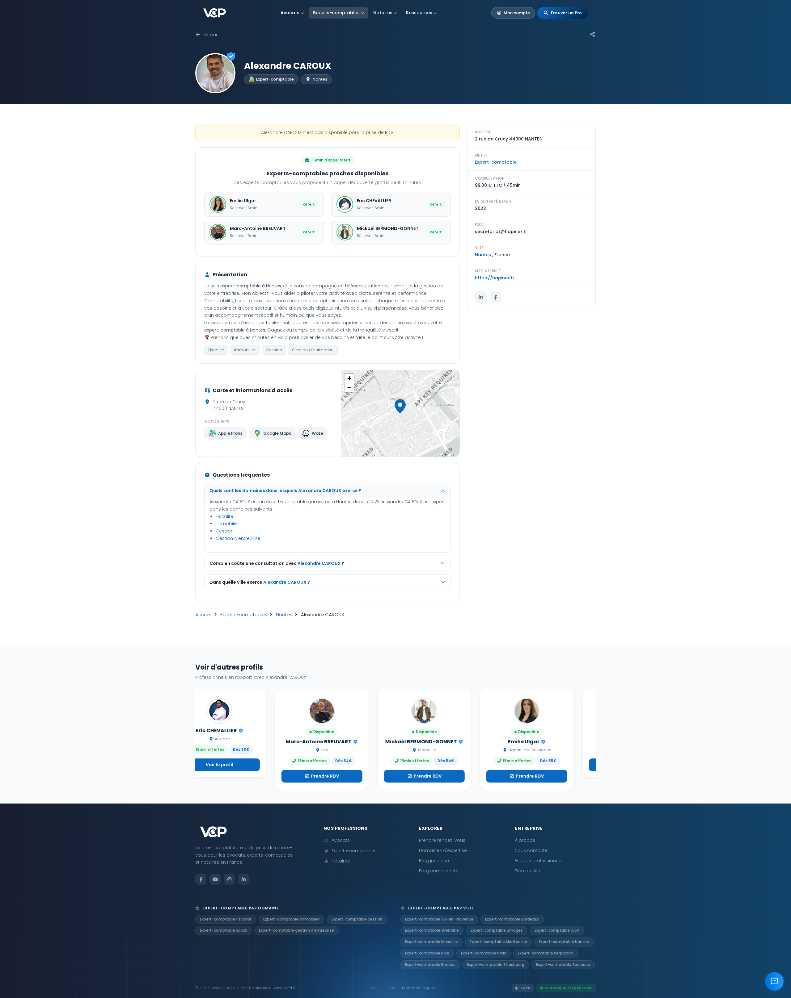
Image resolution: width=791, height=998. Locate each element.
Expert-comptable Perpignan (545, 953)
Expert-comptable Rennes (430, 964)
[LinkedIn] (481, 297)
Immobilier (245, 350)
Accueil (203, 614)
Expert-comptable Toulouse (563, 964)
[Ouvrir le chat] (774, 981)
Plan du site (527, 871)
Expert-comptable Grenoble (432, 930)
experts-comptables (243, 614)
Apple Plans (230, 433)
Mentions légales (419, 988)
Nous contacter (532, 850)
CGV (391, 988)
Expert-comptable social (223, 930)
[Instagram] (229, 879)
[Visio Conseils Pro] (214, 13)
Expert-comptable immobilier (291, 919)
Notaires (382, 13)
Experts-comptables (336, 13)
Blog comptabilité (439, 871)
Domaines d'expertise (443, 850)
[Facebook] (495, 297)
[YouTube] (215, 879)
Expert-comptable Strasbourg (495, 964)
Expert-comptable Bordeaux (512, 919)
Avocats (290, 13)
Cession (274, 350)
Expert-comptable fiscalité (226, 919)
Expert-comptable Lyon (557, 930)
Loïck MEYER (284, 988)
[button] (400, 406)
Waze (317, 433)
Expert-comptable (496, 162)
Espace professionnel (538, 861)
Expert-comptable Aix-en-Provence (439, 919)
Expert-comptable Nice (427, 953)
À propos (525, 840)
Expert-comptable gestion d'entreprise (296, 930)
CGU (375, 988)
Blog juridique (434, 861)
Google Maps (277, 433)
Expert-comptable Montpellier (498, 941)
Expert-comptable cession (357, 919)
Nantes (284, 614)
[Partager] (593, 34)
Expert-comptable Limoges (497, 930)
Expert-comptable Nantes (564, 941)
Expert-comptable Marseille (431, 941)
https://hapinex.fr (494, 278)
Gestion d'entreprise (313, 350)
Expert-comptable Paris (483, 953)
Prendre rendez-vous (442, 840)
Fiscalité (216, 350)
